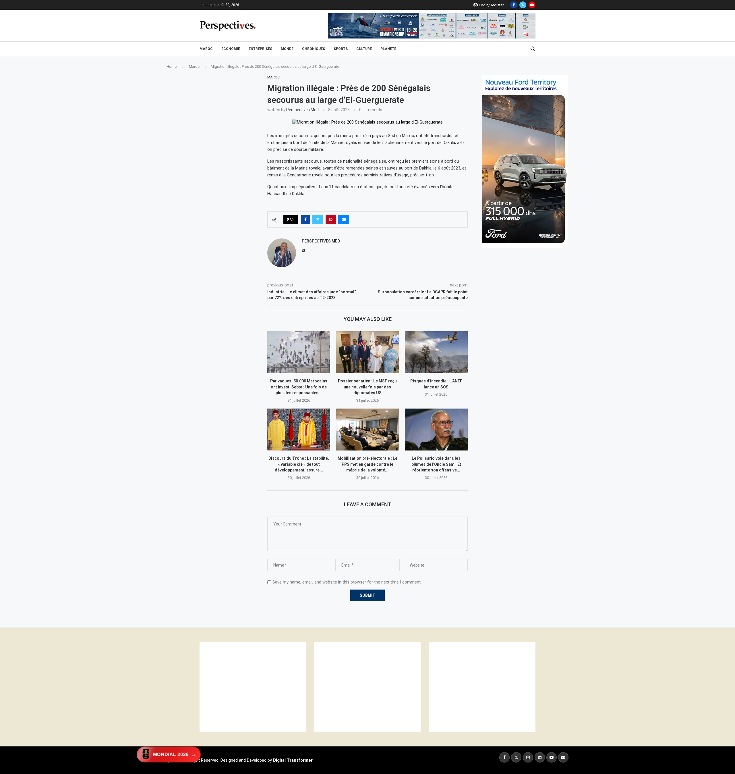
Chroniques (313, 49)
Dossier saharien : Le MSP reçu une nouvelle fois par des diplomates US (367, 387)
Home (172, 66)
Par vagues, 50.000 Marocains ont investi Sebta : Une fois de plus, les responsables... (298, 387)
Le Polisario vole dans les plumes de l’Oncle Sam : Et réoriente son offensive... (436, 464)
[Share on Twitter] (317, 219)
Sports (341, 49)
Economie (230, 49)
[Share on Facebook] (305, 219)
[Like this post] (292, 219)
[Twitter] (522, 4)
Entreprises (260, 49)
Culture (364, 49)
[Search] (532, 49)
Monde (287, 49)
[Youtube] (532, 4)
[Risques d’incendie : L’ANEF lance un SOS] (436, 352)
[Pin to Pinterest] (331, 219)
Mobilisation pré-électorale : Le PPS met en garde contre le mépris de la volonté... (367, 464)
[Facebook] (513, 4)
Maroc (206, 49)
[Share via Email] (343, 219)
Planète (388, 49)
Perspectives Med (302, 109)
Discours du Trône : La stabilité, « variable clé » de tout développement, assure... (298, 464)
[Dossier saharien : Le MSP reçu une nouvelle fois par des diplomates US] (367, 352)
